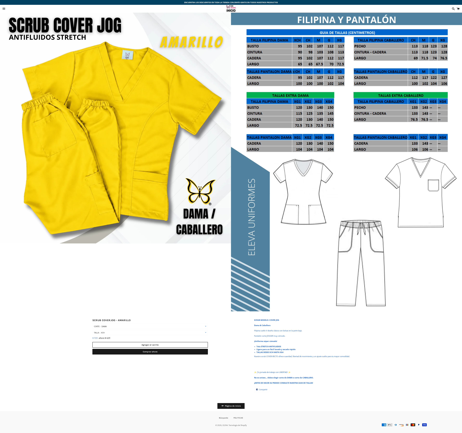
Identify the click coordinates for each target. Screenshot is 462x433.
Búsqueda (223, 418)
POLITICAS (238, 418)
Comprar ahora (150, 352)
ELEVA (225, 425)
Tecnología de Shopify (238, 425)
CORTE (96, 326)
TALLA (96, 332)
